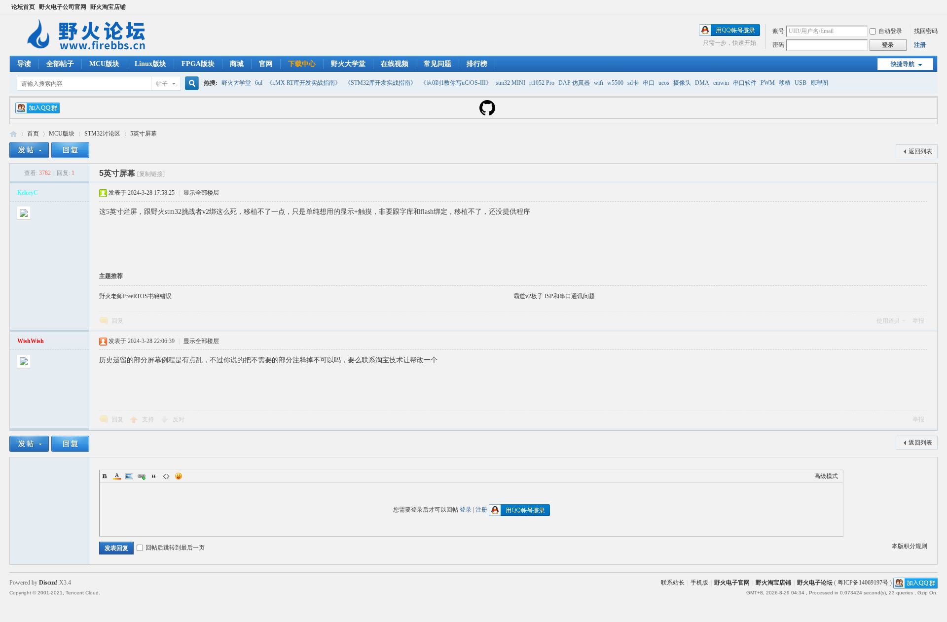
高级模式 (826, 476)
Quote (154, 476)
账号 (778, 31)
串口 (649, 82)
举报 (918, 320)
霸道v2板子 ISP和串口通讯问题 (554, 296)
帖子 (162, 83)
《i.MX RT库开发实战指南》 (303, 82)
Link (141, 476)
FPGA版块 (198, 64)
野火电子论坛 (13, 134)
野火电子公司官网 (62, 6)
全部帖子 (60, 64)
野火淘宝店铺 (108, 6)
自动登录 (890, 31)
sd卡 (633, 82)
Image (129, 476)
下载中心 (302, 64)
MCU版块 (104, 64)
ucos (663, 82)
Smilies (178, 476)
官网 (266, 64)
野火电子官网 (732, 582)
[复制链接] (151, 174)
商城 (237, 64)
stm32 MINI (510, 82)
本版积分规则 (909, 546)
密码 (778, 44)
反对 (178, 419)
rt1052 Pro (541, 82)
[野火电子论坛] (90, 49)
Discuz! (48, 582)
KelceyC (27, 192)
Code (166, 476)
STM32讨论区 (102, 133)
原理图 (819, 82)
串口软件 (745, 82)
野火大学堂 (348, 64)
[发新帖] (29, 150)
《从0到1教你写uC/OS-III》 (456, 82)
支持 (148, 419)
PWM (768, 82)
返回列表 (920, 151)
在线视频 (394, 64)
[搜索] (190, 83)
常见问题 (437, 64)
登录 (466, 509)
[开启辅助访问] (935, 6)
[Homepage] (487, 113)
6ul (258, 82)
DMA (702, 82)
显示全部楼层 (201, 192)
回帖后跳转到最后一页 (175, 547)
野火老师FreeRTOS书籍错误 (135, 296)
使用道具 (888, 320)
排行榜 (477, 64)
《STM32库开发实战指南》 (380, 82)
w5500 (615, 82)
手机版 (699, 582)
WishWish (30, 341)
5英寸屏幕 (143, 133)
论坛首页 (23, 6)
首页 (33, 133)
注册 (920, 44)
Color (117, 476)
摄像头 (682, 82)
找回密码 (926, 31)
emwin (721, 82)
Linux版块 (150, 64)
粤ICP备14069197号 (863, 582)
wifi (598, 82)
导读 (24, 64)
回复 (117, 320)
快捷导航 (902, 64)
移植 (785, 82)
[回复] (70, 150)
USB (800, 82)
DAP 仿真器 (574, 82)
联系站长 (673, 582)
